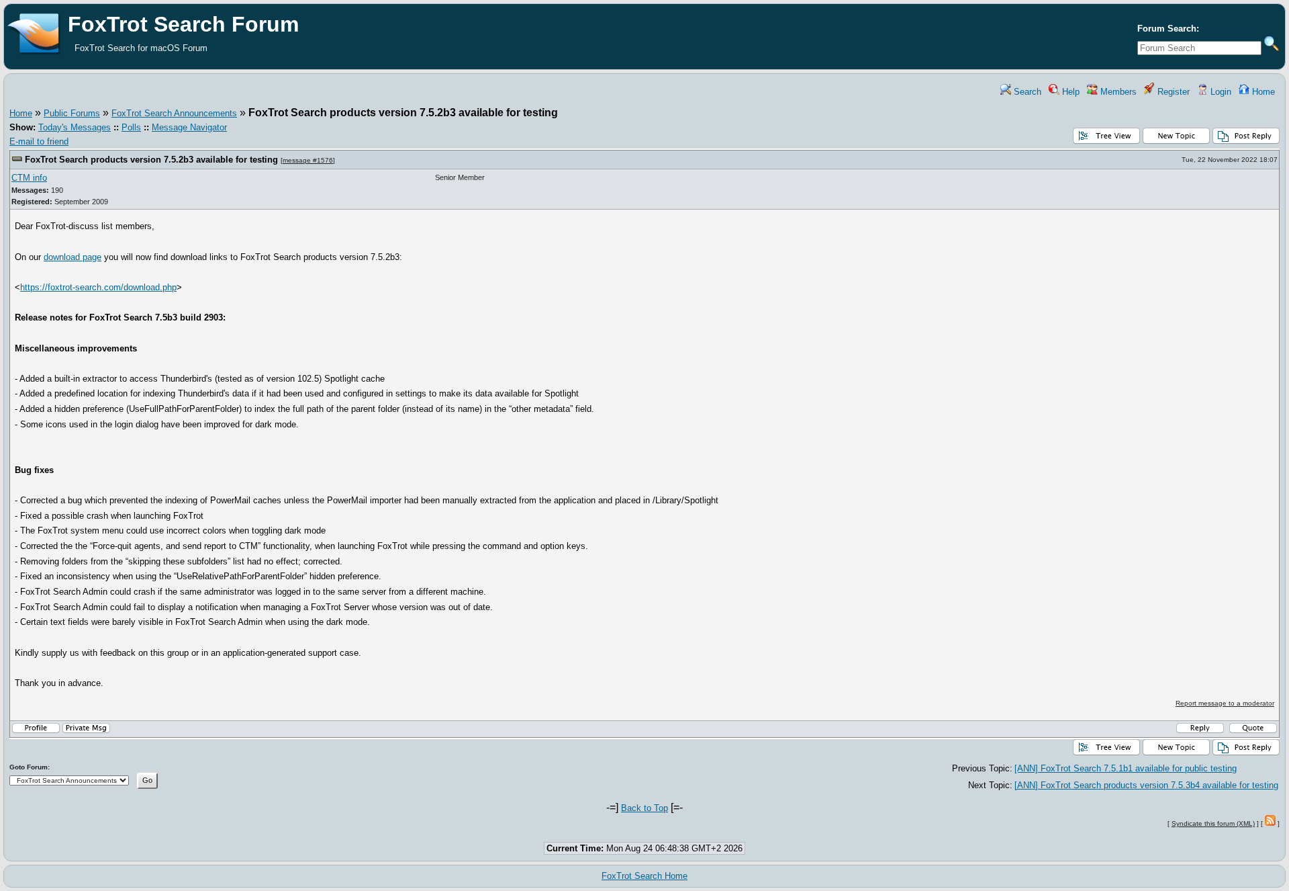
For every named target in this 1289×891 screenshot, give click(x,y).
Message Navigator (189, 127)
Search (1026, 92)
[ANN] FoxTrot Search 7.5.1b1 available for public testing (1125, 768)
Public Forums (72, 113)
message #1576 (308, 160)
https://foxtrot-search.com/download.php (98, 287)
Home (1262, 92)
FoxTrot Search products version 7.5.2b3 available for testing (151, 160)
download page (72, 257)
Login (1219, 92)
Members (1117, 92)
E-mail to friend (38, 141)
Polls (131, 127)
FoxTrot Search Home (644, 876)
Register (1172, 92)
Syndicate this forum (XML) (1213, 823)
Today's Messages (74, 127)
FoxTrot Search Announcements (174, 113)
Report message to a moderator (1225, 703)
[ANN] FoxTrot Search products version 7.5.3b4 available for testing (1146, 785)
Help (1069, 92)
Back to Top (644, 808)
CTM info (29, 178)
